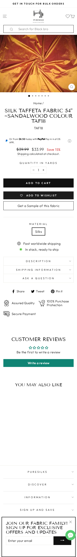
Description (38, 261)
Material (38, 223)
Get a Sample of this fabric (38, 206)
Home (37, 103)
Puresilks (38, 471)
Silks (38, 231)
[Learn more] (69, 141)
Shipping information (38, 269)
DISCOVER (37, 484)
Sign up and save (37, 509)
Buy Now (16, 451)
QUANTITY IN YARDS (39, 162)
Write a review (39, 363)
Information (37, 497)
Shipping (23, 154)
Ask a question (38, 278)
